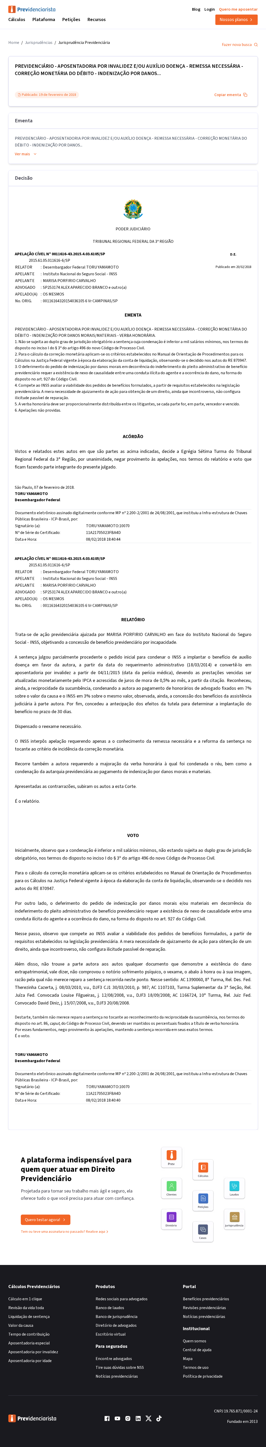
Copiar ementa (227, 95)
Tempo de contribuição (29, 1334)
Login (209, 9)
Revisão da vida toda (26, 1307)
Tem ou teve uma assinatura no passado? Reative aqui (63, 1231)
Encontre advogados (114, 1358)
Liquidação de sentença (29, 1316)
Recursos (97, 19)
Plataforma (43, 19)
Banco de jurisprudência (116, 1316)
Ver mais (22, 154)
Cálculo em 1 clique (25, 1299)
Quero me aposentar (238, 9)
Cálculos (16, 19)
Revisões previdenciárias (204, 1307)
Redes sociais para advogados (122, 1299)
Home (13, 42)
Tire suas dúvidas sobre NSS (120, 1367)
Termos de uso (196, 1367)
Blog (196, 9)
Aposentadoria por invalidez (33, 1352)
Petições (71, 19)
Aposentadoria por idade (30, 1360)
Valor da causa (20, 1325)
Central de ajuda (197, 1350)
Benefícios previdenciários (206, 1299)
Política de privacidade (203, 1376)
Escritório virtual (111, 1334)
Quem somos (194, 1341)
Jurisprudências (38, 42)
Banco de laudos (110, 1307)
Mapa (187, 1358)
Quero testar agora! (42, 1220)
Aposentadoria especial (29, 1343)
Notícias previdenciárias (117, 1376)
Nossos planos (234, 19)
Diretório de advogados (116, 1325)
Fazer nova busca (237, 45)
